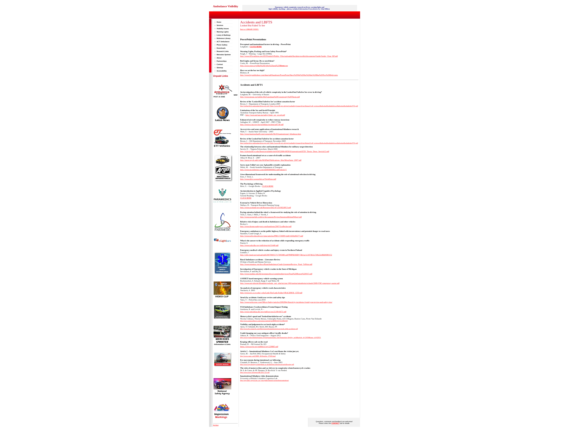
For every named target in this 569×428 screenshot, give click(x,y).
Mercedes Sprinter (224, 54)
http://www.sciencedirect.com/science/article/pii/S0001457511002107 (264, 321)
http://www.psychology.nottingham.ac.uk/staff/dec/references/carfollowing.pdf (267, 364)
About (219, 58)
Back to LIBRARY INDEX (249, 29)
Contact (220, 64)
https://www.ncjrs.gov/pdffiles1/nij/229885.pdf (259, 346)
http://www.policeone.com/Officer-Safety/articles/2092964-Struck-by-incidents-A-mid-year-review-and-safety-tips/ (286, 302)
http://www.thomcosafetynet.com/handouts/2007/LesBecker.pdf (265, 226)
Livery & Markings (224, 35)
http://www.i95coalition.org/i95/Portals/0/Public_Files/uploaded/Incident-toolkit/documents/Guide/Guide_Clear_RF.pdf (289, 56)
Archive (216, 425)
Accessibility (222, 71)
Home (219, 22)
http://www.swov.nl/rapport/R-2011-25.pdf (255, 372)
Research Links (223, 51)
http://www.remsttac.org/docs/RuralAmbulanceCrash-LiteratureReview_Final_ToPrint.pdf (276, 264)
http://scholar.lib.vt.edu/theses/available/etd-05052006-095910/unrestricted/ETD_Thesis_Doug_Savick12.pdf (284, 151)
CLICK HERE (267, 186)
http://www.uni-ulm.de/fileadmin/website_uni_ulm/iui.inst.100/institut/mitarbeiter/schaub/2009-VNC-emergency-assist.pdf (289, 283)
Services (220, 25)
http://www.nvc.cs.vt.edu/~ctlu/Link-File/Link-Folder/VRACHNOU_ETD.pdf (271, 293)
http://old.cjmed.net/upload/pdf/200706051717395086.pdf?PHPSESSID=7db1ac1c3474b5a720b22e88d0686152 (286, 255)
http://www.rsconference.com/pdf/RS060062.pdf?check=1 (263, 170)
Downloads (221, 48)
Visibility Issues (223, 28)
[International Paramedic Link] (222, 231)
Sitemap (220, 67)
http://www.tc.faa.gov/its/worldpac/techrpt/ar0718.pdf (261, 124)
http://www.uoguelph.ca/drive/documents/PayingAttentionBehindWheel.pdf (271, 217)
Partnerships (222, 61)
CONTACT (335, 423)
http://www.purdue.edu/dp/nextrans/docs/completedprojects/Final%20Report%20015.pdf (276, 274)
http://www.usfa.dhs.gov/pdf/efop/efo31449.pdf (259, 245)
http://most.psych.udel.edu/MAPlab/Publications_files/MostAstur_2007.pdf (270, 160)
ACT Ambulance (223, 41)
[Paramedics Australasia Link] (222, 202)
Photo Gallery (222, 45)
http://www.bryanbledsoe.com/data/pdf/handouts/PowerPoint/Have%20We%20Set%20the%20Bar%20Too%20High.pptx (289, 75)
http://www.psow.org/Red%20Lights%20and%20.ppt (264, 66)
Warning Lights (223, 32)
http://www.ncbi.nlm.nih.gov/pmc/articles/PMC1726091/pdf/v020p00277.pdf (271, 236)
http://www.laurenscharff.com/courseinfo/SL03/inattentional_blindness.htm (270, 134)
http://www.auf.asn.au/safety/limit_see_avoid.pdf (265, 115)
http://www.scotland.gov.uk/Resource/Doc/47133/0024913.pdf (265, 207)
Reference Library (223, 38)
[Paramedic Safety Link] (222, 274)
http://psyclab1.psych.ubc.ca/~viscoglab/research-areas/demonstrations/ (264, 380)
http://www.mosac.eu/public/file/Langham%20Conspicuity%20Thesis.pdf (270, 97)
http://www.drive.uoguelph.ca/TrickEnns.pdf (258, 179)
